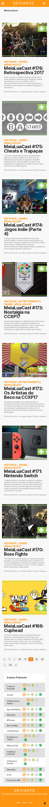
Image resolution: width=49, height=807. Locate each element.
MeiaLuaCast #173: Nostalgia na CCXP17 (23, 312)
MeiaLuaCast (13, 64)
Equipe (18, 802)
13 (37, 659)
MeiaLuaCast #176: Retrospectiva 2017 (24, 70)
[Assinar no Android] (32, 686)
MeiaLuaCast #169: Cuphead (24, 628)
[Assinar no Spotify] (24, 690)
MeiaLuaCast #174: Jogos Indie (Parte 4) (23, 229)
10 (20, 659)
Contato (31, 802)
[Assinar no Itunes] (37, 686)
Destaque (10, 61)
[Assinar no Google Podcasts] (28, 686)
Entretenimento (30, 301)
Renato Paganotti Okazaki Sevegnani (34, 92)
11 (25, 659)
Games (23, 61)
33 (10, 665)
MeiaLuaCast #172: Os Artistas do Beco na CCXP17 (23, 393)
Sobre (24, 802)
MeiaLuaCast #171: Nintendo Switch (23, 473)
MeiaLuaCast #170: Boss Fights (24, 552)
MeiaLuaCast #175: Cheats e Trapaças (23, 149)
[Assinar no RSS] (24, 686)
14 (42, 659)
